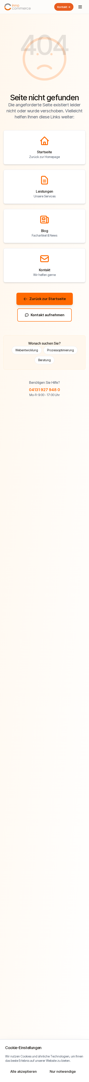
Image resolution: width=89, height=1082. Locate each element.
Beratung (44, 360)
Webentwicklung (26, 350)
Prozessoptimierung (60, 350)
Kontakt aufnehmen (47, 315)
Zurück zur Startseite (47, 299)
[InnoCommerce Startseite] (17, 6)
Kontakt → (63, 7)
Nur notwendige (63, 1071)
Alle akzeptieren (23, 1071)
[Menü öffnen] (80, 6)
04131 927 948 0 (44, 389)
